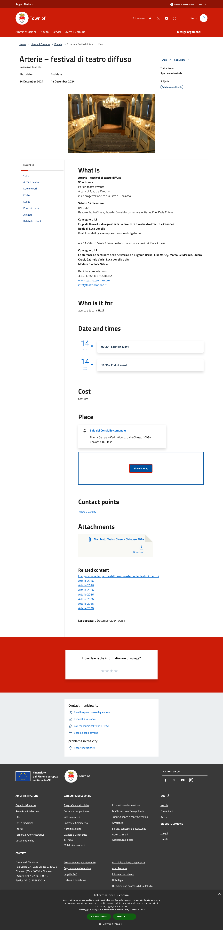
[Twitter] (157, 18)
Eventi (164, 839)
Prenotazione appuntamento (80, 862)
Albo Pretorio (119, 868)
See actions (180, 60)
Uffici (18, 817)
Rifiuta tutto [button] (124, 916)
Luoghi (164, 833)
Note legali (118, 880)
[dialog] (111, 910)
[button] (111, 924)
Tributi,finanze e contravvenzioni (130, 817)
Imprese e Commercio (76, 823)
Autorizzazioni (120, 834)
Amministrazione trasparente (128, 862)
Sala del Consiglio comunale (108, 430)
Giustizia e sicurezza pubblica (128, 811)
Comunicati (166, 811)
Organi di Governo (26, 805)
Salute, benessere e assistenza (129, 829)
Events (58, 44)
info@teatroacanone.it (92, 285)
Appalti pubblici (72, 829)
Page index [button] (28, 164)
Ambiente (117, 823)
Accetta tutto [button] (99, 916)
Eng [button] (201, 4)
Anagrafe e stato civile (76, 805)
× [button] (219, 894)
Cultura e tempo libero (76, 811)
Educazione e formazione (126, 805)
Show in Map (141, 468)
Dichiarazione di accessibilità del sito (132, 886)
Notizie (164, 805)
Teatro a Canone (87, 512)
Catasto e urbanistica (75, 835)
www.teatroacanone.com (94, 280)
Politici (19, 829)
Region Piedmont (25, 4)
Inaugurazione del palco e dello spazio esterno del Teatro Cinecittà (118, 576)
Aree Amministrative (27, 811)
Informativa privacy (123, 874)
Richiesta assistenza (75, 880)
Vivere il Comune (40, 44)
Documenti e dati (25, 840)
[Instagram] (173, 18)
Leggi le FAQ (71, 874)
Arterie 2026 (86, 581)
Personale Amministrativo (30, 835)
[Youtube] (165, 18)
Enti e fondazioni (25, 823)
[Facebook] (148, 18)
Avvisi (163, 817)
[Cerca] (203, 18)
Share (165, 60)
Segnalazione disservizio (77, 868)
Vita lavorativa (72, 817)
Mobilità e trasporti (74, 845)
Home (22, 44)
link (142, 909)
